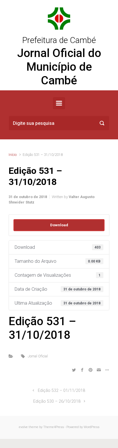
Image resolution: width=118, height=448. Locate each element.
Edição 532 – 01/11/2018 (61, 390)
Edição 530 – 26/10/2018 (56, 401)
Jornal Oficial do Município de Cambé (59, 66)
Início (13, 154)
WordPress (91, 427)
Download (59, 225)
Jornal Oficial (38, 356)
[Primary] (59, 103)
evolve (23, 427)
